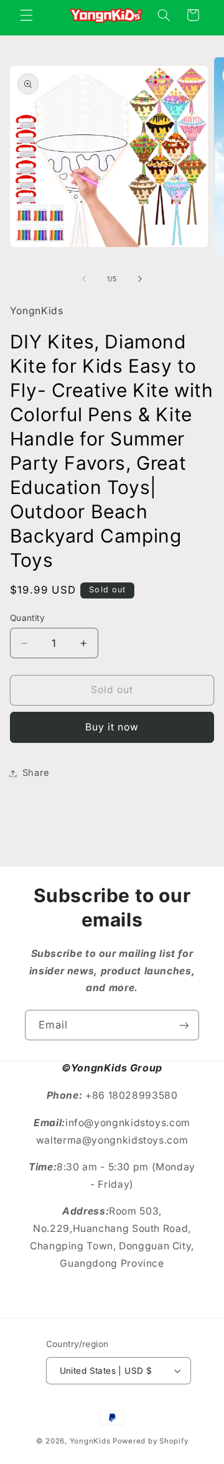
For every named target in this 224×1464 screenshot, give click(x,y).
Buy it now (112, 727)
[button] (26, 15)
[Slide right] (140, 279)
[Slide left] (84, 279)
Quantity (27, 618)
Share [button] (36, 772)
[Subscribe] (184, 1025)
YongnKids (90, 1441)
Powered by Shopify (150, 1441)
